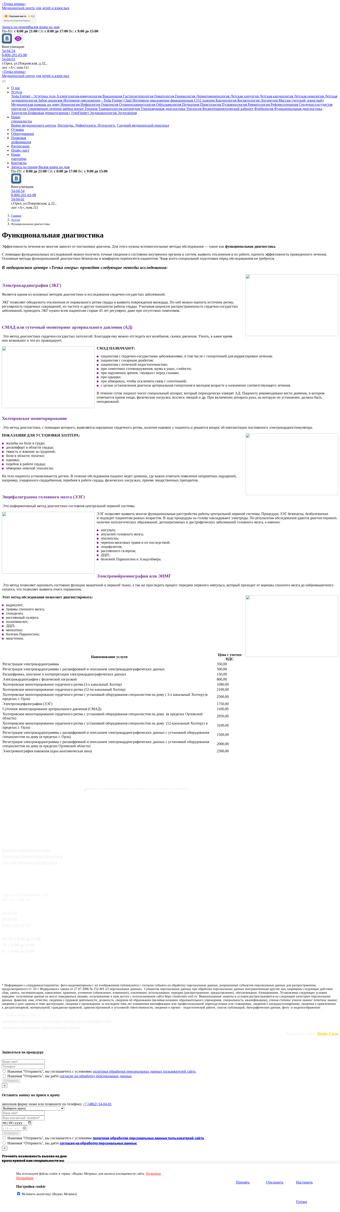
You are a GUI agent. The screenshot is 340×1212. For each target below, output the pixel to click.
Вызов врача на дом (43, 27)
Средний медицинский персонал (143, 125)
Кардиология (226, 100)
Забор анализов (50, 100)
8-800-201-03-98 (14, 55)
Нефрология (90, 104)
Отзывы (17, 129)
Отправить (11, 1080)
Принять (243, 1182)
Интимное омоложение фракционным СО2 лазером (174, 100)
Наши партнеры (18, 828)
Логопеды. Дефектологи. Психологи (32, 856)
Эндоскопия (127, 113)
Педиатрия (191, 104)
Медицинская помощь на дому (36, 104)
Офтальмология (169, 104)
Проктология (211, 104)
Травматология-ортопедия (119, 109)
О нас (15, 88)
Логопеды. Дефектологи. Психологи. (86, 125)
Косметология (248, 100)
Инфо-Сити (327, 1033)
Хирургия (19, 113)
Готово (301, 1202)
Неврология (70, 104)
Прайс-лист (20, 150)
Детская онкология (309, 96)
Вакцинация (112, 96)
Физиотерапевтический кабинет (228, 109)
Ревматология (259, 104)
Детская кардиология (277, 96)
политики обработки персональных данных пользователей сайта (144, 1071)
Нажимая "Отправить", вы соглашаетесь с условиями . (101, 1071)
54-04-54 (8, 51)
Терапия (91, 109)
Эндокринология (103, 113)
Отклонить (274, 1182)
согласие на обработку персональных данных (96, 1076)
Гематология (164, 96)
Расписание (20, 146)
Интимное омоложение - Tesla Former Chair (98, 100)
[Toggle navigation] (4, 81)
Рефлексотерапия (285, 104)
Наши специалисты (21, 119)
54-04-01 (8, 59)
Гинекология (185, 96)
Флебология (264, 109)
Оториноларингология (137, 104)
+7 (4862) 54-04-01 (97, 1104)
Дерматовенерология (213, 96)
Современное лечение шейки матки (55, 109)
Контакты (19, 163)
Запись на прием (15, 27)
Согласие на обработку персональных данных (41, 1027)
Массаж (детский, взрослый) (301, 100)
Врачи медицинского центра (33, 125)
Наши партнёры (18, 157)
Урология (194, 109)
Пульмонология (235, 104)
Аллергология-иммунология (79, 96)
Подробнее (153, 1173)
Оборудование (22, 134)
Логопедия (269, 100)
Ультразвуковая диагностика (163, 109)
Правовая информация (21, 140)
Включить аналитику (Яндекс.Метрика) (49, 1194)
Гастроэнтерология (138, 96)
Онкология (110, 104)
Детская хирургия (245, 96)
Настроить (304, 1182)
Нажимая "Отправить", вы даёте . (70, 1076)
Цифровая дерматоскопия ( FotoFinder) (59, 113)
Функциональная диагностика (298, 109)
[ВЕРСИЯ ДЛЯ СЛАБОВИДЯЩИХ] (18, 42)
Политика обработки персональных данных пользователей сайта (56, 1021)
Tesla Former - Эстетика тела (33, 96)
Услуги (16, 92)
